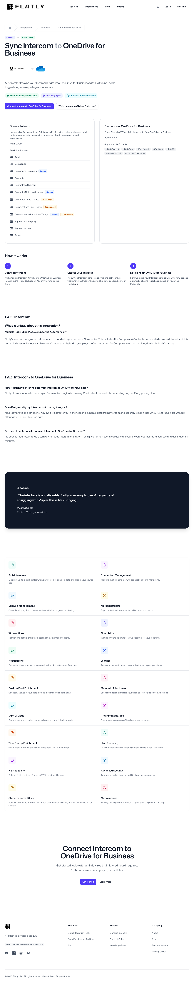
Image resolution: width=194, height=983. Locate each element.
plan (75, 283)
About (155, 932)
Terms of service (160, 945)
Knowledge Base (118, 945)
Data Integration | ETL (79, 932)
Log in (169, 6)
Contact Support (118, 932)
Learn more (107, 881)
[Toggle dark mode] (158, 7)
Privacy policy (159, 951)
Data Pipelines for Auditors (81, 939)
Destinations (91, 6)
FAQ (107, 6)
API (69, 945)
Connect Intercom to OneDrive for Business (29, 106)
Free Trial (183, 6)
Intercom (45, 27)
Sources (74, 6)
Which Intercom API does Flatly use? (77, 106)
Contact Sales (117, 939)
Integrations (26, 27)
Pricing (120, 6)
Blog (154, 939)
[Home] (10, 27)
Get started (88, 881)
